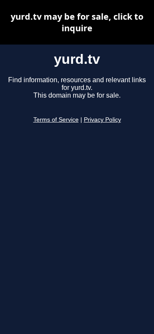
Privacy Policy (102, 119)
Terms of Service (56, 119)
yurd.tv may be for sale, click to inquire (77, 22)
